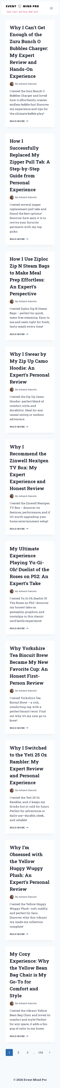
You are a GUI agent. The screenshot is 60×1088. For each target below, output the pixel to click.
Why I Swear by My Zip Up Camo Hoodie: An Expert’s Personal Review (30, 368)
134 (40, 1052)
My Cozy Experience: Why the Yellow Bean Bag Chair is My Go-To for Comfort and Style (29, 975)
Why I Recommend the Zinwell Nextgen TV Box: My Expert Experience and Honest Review (29, 467)
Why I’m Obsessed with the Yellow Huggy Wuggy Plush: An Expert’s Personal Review (30, 868)
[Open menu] (51, 8)
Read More (19, 121)
